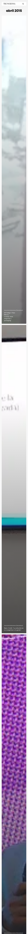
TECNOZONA (9, 4)
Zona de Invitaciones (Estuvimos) (13, 310)
